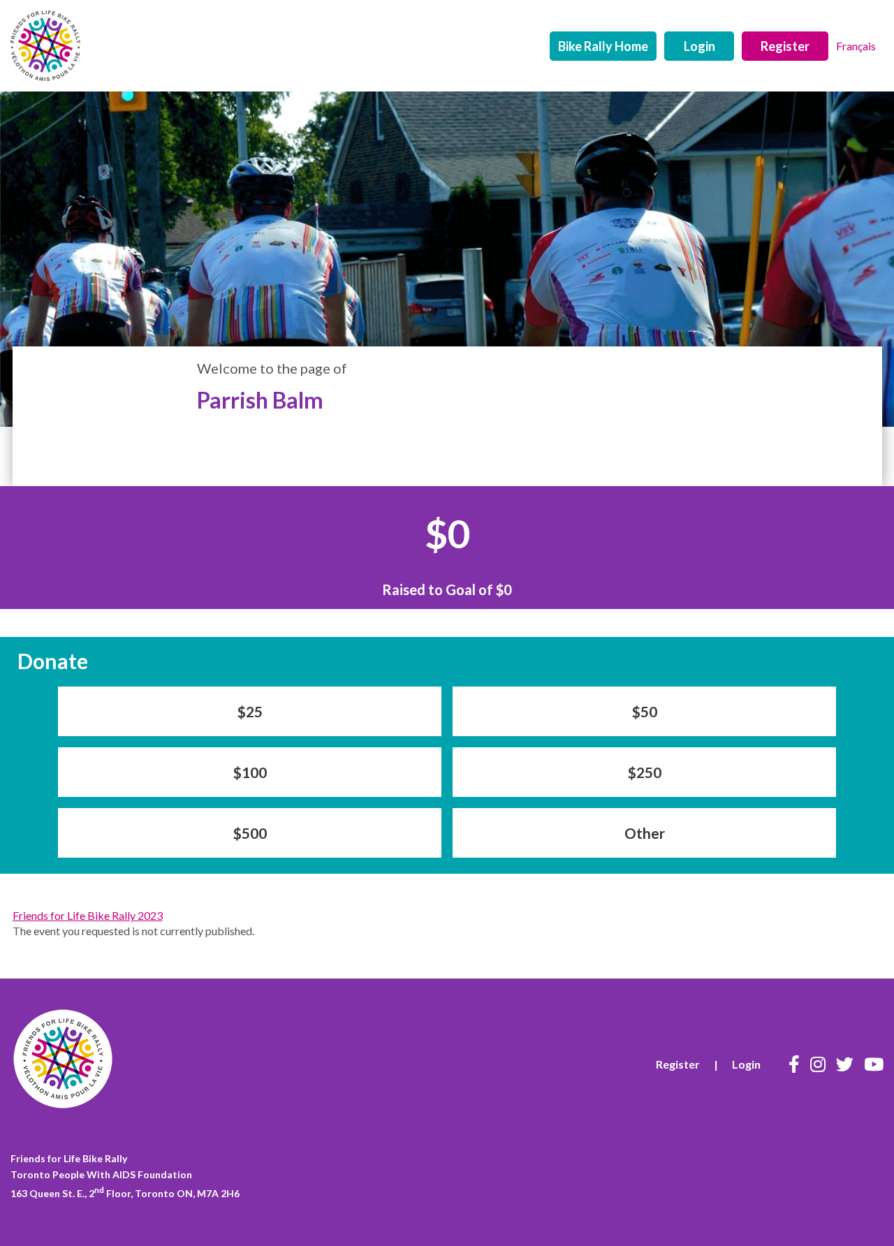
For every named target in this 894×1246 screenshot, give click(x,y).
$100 (250, 772)
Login (699, 46)
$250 (644, 772)
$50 (644, 711)
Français (856, 45)
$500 (250, 833)
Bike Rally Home (603, 46)
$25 (250, 711)
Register (785, 46)
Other (644, 833)
